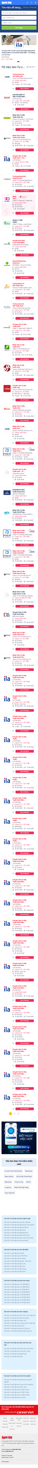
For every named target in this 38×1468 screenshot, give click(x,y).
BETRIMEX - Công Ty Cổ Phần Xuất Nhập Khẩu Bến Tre (22, 265)
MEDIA (5, 1418)
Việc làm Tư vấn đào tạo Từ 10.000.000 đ (17, 1292)
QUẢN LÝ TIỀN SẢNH (17, 221)
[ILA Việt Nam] (7, 159)
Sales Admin (9, 1176)
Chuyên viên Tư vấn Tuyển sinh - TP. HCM (19, 470)
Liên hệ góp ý (5, 1461)
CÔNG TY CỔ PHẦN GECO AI (21, 349)
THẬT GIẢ (33, 1424)
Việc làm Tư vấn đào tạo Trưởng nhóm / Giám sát (19, 1323)
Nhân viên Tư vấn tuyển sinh (19, 427)
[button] (31, 2)
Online (28, 1182)
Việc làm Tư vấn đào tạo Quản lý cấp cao (17, 1328)
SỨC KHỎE (26, 1424)
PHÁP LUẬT (5, 1427)
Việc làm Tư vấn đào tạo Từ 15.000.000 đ (17, 1295)
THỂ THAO (26, 1418)
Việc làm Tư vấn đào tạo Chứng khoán (16, 1240)
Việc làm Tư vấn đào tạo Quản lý (14, 1326)
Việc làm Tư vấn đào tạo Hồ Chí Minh (15, 1256)
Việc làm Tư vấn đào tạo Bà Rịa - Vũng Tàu (17, 1261)
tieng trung (19, 1182)
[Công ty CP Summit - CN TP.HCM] (7, 118)
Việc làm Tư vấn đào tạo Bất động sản (16, 1232)
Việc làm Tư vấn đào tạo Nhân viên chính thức (18, 1348)
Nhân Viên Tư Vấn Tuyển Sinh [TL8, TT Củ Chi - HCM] (20, 633)
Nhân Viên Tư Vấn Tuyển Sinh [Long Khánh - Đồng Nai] (19, 572)
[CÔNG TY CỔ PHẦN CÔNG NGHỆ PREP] (7, 452)
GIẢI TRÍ (19, 1426)
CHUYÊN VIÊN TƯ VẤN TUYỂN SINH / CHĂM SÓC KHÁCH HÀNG (19, 95)
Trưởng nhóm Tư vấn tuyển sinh (18, 75)
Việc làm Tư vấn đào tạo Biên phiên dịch (17, 1235)
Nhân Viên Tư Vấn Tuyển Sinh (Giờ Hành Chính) (19, 552)
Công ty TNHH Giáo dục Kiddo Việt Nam (22, 410)
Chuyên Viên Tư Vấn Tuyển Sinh (19, 325)
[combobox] (19, 13)
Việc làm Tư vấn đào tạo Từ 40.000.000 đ (17, 1302)
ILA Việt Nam (17, 160)
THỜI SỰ (5, 1421)
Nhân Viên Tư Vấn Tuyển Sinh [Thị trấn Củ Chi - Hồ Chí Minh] (19, 656)
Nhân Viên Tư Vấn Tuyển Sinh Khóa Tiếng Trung (19, 531)
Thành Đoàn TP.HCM (7, 1457)
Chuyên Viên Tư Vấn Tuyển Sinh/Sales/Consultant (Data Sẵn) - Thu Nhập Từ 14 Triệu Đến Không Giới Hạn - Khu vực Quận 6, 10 (21, 758)
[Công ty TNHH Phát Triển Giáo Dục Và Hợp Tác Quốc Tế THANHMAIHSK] (7, 368)
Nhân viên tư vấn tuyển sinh (18, 346)
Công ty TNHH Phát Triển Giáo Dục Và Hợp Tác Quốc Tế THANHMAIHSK (23, 369)
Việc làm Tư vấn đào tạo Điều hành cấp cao (18, 1331)
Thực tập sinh (10, 1193)
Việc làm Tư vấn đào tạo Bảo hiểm (15, 1230)
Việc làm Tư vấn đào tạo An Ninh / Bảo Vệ (17, 1222)
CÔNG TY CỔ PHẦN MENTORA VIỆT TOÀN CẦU (23, 180)
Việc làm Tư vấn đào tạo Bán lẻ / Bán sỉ (16, 1227)
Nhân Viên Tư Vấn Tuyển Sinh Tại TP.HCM (19, 116)
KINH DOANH (12, 1419)
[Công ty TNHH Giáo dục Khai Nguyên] (7, 307)
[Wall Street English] (7, 615)
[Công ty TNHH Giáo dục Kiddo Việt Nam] (7, 409)
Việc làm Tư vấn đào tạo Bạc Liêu (14, 1263)
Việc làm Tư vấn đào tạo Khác (13, 1356)
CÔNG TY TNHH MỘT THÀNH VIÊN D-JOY (23, 201)
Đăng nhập (32, 7)
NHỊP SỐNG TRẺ (19, 1419)
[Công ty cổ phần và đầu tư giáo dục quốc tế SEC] (7, 286)
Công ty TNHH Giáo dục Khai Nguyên (21, 308)
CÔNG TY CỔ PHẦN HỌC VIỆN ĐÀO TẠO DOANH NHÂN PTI (23, 596)
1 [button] (10, 1114)
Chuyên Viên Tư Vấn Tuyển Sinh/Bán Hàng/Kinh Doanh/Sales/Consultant (22, 613)
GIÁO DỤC (33, 1418)
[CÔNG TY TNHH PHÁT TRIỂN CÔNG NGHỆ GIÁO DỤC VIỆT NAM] (7, 327)
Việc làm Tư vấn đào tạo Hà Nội (14, 1253)
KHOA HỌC (26, 1421)
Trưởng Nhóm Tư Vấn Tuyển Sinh (18, 284)
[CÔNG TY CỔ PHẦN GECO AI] (7, 348)
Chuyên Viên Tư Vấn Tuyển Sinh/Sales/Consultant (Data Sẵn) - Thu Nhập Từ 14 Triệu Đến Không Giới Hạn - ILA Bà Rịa (21, 697)
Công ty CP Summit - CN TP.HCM (23, 119)
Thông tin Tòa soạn (7, 1455)
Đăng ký (25, 7)
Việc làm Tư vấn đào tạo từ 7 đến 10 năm (16, 1395)
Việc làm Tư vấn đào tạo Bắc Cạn (14, 1266)
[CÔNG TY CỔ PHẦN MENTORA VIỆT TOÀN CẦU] (7, 179)
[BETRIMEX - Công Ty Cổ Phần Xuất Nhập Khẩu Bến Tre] (7, 264)
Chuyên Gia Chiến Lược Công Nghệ (19, 241)
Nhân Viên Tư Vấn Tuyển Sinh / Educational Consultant (19, 450)
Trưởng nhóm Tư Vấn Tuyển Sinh (18, 305)
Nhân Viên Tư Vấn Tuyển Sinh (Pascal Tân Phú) (19, 511)
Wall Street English (18, 616)
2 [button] (14, 1114)
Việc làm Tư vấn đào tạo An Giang (14, 1258)
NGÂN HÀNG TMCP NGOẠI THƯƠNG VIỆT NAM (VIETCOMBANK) (20, 245)
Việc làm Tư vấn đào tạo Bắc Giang (15, 1269)
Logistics (8, 1187)
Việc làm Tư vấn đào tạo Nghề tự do (15, 1354)
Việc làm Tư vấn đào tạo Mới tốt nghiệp (16, 1318)
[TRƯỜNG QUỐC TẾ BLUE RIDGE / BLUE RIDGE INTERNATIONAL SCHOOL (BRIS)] (7, 513)
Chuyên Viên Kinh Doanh (13, 1171)
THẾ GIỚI (5, 1424)
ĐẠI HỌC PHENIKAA (19, 494)
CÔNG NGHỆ (12, 1423)
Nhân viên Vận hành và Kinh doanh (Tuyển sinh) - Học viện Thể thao (15, 197)
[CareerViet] (25, 1412)
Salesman (8, 1182)
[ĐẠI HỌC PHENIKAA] (7, 493)
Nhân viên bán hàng (21, 1187)
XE (12, 1426)
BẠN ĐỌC (33, 1421)
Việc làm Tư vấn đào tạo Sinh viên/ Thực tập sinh (19, 1315)
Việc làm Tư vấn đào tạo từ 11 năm (14, 1397)
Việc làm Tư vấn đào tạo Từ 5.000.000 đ (16, 1287)
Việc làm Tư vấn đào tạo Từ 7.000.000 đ (16, 1289)
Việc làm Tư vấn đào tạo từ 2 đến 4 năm (16, 1389)
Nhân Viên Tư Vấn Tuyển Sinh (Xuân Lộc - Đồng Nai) (19, 136)
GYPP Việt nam (17, 99)
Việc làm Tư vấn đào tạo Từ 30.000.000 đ (17, 1300)
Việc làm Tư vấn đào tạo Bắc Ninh (15, 1271)
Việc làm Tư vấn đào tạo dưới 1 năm (15, 1387)
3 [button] (18, 1114)
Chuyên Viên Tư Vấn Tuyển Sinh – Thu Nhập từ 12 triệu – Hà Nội (19, 157)
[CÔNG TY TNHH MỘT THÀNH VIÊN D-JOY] (7, 199)
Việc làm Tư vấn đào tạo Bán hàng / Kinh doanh (19, 1225)
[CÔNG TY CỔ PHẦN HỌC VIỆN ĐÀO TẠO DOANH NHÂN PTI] (7, 595)
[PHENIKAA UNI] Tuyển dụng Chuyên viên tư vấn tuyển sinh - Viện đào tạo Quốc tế (19, 491)
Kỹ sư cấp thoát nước (24, 1176)
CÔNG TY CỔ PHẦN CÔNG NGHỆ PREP (22, 453)
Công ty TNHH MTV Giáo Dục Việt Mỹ (23, 390)
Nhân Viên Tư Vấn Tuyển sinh (19, 407)
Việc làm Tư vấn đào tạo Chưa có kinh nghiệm (18, 1384)
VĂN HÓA (19, 1423)
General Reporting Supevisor (19, 262)
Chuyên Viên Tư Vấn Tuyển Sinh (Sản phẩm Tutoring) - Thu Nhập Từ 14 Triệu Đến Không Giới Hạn (19, 676)
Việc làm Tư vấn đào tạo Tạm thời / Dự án (17, 1351)
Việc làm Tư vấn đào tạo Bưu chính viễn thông (18, 1238)
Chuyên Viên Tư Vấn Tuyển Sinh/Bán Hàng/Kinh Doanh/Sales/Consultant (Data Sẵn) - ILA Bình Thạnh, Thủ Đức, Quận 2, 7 (22, 717)
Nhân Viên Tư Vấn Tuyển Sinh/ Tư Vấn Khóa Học (19, 593)
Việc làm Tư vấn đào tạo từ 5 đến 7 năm (16, 1392)
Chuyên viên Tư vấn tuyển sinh (19, 386)
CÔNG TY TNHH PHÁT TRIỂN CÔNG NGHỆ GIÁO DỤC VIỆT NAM (23, 328)
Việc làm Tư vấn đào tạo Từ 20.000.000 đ (17, 1297)
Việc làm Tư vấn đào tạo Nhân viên (15, 1320)
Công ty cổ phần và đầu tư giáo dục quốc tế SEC (22, 288)
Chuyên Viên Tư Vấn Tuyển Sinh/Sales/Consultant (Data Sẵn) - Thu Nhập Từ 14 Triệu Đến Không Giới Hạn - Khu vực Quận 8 (21, 738)
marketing (28, 1171)
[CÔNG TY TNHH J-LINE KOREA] (7, 223)
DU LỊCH (12, 1429)
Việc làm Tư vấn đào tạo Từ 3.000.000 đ (16, 1284)
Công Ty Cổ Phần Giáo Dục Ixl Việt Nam (23, 78)
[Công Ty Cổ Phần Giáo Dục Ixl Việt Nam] (7, 77)
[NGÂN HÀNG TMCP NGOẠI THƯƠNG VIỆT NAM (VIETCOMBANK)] (7, 243)
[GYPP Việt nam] (7, 98)
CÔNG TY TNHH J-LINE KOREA (22, 224)
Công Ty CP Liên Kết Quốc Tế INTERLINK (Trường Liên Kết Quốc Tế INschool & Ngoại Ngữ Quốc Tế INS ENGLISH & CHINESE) (23, 140)
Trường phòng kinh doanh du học (19, 177)
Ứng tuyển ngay (24, 88)
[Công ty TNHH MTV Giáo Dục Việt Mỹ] (7, 388)
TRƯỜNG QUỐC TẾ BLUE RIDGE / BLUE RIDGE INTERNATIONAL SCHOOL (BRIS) (23, 514)
